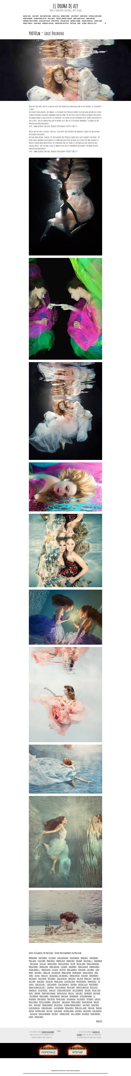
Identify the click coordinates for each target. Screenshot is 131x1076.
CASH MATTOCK (64, 21)
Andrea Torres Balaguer (48, 993)
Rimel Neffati (51, 999)
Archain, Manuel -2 (34, 969)
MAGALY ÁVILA (27, 16)
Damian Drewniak (47, 1005)
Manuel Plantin (76, 1002)
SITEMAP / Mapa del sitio (89, 23)
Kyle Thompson (34, 996)
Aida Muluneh (88, 993)
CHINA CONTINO (90, 18)
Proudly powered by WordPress (58, 1070)
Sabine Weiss (71, 978)
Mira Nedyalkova (81, 981)
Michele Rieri (94, 987)
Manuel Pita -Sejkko (81, 1008)
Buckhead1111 (84, 958)
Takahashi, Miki (43, 966)
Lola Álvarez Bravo (69, 981)
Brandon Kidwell (94, 966)
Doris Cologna (34, 963)
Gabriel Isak (46, 972)
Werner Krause (39, 1017)
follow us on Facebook (48, 1032)
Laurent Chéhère (52, 963)
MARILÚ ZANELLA (27, 23)
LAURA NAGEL (37, 23)
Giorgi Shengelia (62, 978)
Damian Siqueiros (75, 975)
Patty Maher (90, 999)
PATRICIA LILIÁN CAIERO (95, 16)
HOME (78, 23)
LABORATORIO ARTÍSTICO (62, 23)
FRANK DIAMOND (27, 18)
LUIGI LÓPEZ (35, 16)
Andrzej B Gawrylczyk (82, 987)
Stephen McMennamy (86, 996)
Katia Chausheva (97, 1011)
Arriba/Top (99, 1021)
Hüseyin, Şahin (81, 963)
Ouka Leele (71, 993)
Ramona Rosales (92, 981)
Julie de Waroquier (77, 990)
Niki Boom (79, 961)
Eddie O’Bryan (42, 978)
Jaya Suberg (78, 1011)
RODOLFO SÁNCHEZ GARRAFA (64, 18)
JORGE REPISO (55, 21)
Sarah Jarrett (40, 981)
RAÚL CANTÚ (51, 18)
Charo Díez (98, 999)
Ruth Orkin (74, 984)
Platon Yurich (95, 1005)
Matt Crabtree (51, 978)
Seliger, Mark (41, 961)
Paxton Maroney (93, 975)
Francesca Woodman (44, 1014)
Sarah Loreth (96, 978)
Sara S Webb (32, 981)
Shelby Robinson (74, 958)
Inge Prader (86, 1005)
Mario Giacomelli (72, 969)
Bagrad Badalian (55, 996)
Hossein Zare (49, 981)
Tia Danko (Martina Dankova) (72, 1005)
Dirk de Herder (58, 1005)
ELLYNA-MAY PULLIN (44, 21)
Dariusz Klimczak (83, 966)
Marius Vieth (87, 978)
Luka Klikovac (33, 978)
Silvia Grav (43, 963)
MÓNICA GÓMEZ (65, 16)
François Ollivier (62, 993)
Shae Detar (80, 978)
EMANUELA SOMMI (75, 21)
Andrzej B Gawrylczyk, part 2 (37, 987)
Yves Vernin (52, 958)
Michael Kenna (60, 999)
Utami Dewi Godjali (46, 1008)
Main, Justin (32, 961)
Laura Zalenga (66, 1002)
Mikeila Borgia (69, 1008)
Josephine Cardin (69, 1011)
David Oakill (38, 972)
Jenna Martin (98, 961)
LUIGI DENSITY (75, 16)
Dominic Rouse (70, 961)
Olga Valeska (33, 1014)
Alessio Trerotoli (42, 990)
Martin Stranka (33, 966)
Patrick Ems (91, 1008)
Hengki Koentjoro (87, 1002)
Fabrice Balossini (54, 966)
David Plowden (42, 958)
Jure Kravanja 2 (63, 975)
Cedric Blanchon (51, 984)
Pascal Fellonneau (60, 987)
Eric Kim (72, 963)
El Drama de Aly (65, 6)
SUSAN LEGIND (98, 21)
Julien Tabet (37, 1005)
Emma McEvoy (33, 990)
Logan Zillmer (58, 1011)
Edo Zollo (37, 975)
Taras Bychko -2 (88, 961)
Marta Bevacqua (46, 969)
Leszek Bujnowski (59, 1008)
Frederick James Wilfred (64, 990)
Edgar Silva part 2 (40, 984)
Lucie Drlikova (81, 999)
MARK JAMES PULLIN (79, 18)
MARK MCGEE (83, 16)
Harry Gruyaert (41, 999)
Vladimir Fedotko (64, 1014)
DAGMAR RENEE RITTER (40, 18)
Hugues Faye (44, 975)
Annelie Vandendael (93, 963)
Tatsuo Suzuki (81, 969)
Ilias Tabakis (90, 969)
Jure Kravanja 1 (53, 975)
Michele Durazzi (33, 1002)
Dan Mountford (74, 996)
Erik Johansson (71, 999)
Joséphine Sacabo (40, 1011)
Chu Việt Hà (62, 969)
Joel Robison (85, 1014)
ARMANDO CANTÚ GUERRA (30, 21)
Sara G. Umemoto (75, 1014)
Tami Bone (37, 993)
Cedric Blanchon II (63, 984)
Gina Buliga (50, 987)
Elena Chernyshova (62, 958)
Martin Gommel (44, 996)
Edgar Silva (52, 990)
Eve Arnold (64, 966)
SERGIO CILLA (56, 16)
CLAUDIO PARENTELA (87, 21)
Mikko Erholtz (51, 961)
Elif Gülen (55, 969)
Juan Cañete (79, 993)
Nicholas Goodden (88, 972)
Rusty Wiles (55, 1014)
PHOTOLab (73, 23)
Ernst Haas (88, 990)
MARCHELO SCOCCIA (47, 23)
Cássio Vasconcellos (34, 1008)
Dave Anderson (56, 972)
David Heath (84, 975)
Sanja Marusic (73, 966)
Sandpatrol (77, 1070)
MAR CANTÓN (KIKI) (45, 16)
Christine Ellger (83, 984)
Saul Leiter (49, 1011)
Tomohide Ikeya (60, 961)
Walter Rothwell (93, 984)
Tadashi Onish (56, 1002)
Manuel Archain (66, 972)
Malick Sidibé (71, 987)
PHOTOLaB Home (33, 958)
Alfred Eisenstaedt (63, 963)
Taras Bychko (96, 993)
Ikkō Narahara (94, 958)
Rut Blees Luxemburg (45, 1002)
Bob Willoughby (76, 972)
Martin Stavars (58, 981)
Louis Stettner (87, 1011)
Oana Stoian (64, 996)
